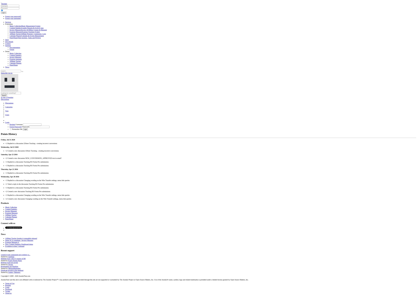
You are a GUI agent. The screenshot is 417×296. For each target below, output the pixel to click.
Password (25, 127)
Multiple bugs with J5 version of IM (13, 259)
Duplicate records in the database (12, 270)
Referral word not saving (9, 262)
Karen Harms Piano (15, 261)
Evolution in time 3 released (14, 246)
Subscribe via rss (6, 73)
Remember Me (17, 129)
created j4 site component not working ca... (15, 255)
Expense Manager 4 (12, 242)
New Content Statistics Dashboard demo (19, 244)
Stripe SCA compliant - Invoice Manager (19, 240)
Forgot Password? (16, 127)
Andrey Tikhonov (14, 272)
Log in (4, 12)
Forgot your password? (13, 16)
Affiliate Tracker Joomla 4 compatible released (21, 238)
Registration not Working (9, 266)
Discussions (5, 99)
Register (4, 4)
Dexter (10, 264)
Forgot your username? (13, 18)
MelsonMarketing (14, 268)
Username (19, 124)
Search (4, 95)
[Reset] (22, 71)
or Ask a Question (7, 97)
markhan (11, 257)
